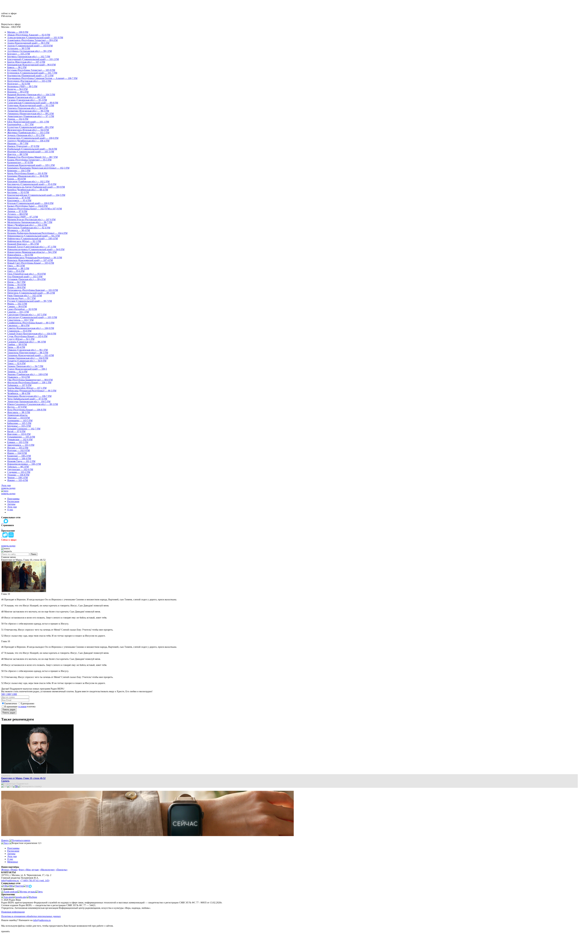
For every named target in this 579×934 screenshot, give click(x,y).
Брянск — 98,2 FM (16, 67)
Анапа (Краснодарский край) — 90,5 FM (28, 43)
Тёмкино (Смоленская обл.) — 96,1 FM (27, 350)
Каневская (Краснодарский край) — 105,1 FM (31, 165)
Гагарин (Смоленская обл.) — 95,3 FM (27, 100)
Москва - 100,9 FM (11, 27)
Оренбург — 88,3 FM (18, 268)
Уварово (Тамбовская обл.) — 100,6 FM (27, 374)
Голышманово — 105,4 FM (21, 437)
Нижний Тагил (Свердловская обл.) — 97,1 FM (31, 246)
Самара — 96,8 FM (17, 306)
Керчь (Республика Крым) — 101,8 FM (27, 173)
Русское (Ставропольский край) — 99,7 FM (29, 301)
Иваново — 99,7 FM (17, 143)
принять (5, 931)
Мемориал (12, 862)
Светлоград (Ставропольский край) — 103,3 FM (32, 317)
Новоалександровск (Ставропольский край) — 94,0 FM (35, 249)
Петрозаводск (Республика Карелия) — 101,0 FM (32, 290)
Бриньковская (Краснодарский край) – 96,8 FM (31, 64)
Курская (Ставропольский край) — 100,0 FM (30, 203)
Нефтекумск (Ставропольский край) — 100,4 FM (32, 238)
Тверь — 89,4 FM (16, 347)
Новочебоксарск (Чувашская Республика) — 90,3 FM (34, 257)
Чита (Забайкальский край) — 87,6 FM (27, 399)
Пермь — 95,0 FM (16, 284)
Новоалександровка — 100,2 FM (24, 464)
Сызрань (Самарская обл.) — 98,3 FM (26, 341)
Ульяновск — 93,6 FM (18, 377)
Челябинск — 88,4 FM (18, 393)
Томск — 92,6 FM (16, 363)
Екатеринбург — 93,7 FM (20, 124)
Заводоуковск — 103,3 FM (20, 445)
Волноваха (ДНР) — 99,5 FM (22, 86)
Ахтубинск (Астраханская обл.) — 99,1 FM (29, 51)
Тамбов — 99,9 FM (17, 344)
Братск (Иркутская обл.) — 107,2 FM (26, 62)
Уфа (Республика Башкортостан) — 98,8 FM (30, 379)
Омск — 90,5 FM (16, 265)
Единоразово (27, 703)
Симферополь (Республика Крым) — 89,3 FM (30, 322)
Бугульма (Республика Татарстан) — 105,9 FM (31, 70)
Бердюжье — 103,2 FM (19, 426)
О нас (10, 509)
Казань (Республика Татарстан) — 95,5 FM (29, 159)
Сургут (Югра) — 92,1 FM (20, 339)
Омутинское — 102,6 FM (20, 469)
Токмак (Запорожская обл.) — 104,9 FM (27, 358)
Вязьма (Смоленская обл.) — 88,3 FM (26, 97)
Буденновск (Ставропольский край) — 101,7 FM (32, 73)
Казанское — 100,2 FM (19, 456)
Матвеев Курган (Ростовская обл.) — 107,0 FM (31, 219)
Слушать (5, 775)
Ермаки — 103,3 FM (17, 442)
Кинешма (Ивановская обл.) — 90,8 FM (27, 176)
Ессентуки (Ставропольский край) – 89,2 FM (30, 127)
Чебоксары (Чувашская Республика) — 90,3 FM (31, 390)
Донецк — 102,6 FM (17, 119)
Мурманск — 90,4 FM (18, 230)
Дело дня (6, 485)
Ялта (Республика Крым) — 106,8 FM (26, 409)
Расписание (13, 501)
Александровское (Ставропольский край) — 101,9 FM (35, 37)
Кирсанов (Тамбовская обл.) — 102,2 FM (28, 181)
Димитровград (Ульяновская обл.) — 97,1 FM (30, 116)
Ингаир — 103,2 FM (17, 447)
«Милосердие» (47, 869)
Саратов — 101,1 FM (18, 312)
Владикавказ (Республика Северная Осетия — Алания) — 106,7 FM (42, 78)
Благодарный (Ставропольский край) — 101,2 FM (33, 59)
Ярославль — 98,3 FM (18, 412)
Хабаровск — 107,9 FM (19, 385)
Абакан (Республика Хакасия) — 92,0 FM (28, 35)
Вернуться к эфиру (11, 24)
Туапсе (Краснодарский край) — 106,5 (27, 369)
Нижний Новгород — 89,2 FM (23, 244)
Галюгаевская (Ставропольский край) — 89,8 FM (32, 102)
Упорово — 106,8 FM (18, 475)
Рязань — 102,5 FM (17, 303)
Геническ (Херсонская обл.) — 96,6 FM (27, 108)
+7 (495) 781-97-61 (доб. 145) (34, 880)
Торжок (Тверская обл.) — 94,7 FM (25, 366)
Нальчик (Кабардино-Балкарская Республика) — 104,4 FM (37, 233)
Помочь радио (8, 709)
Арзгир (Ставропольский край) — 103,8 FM (30, 45)
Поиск (33, 554)
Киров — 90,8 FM (16, 178)
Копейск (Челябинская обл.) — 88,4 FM (27, 189)
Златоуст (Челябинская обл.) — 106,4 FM (28, 140)
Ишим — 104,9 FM (17, 453)
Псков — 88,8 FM (16, 287)
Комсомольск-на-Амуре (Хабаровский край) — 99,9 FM (36, 187)
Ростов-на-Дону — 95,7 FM (21, 298)
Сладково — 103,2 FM (18, 472)
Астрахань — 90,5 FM (18, 48)
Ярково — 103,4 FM (17, 480)
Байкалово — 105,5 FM (19, 423)
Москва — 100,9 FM (17, 32)
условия (22, 706)
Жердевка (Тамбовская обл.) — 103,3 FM (28, 132)
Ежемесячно (10, 703)
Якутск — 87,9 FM (17, 407)
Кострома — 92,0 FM (18, 192)
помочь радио (8, 488)
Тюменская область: (17, 415)
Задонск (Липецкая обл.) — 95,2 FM (25, 135)
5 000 (14, 694)
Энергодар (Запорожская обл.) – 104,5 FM (28, 401)
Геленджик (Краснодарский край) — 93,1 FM (30, 105)
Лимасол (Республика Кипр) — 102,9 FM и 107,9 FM (34, 208)
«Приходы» (62, 869)
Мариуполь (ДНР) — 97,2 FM (22, 217)
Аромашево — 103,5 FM (19, 420)
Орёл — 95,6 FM (15, 271)
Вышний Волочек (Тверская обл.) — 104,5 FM (31, 94)
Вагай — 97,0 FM (16, 431)
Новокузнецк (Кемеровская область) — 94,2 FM (32, 252)
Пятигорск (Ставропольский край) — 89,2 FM (31, 293)
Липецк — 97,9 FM (17, 211)
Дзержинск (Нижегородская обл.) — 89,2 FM (30, 113)
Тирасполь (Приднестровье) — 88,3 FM (27, 352)
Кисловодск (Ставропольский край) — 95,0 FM (31, 184)
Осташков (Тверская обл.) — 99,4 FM (26, 279)
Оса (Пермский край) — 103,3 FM (24, 276)
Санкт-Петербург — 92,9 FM (22, 309)
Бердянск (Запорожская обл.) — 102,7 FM (28, 56)
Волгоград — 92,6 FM (18, 83)
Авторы (11, 504)
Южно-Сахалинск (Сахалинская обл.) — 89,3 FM (32, 404)
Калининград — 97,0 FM (20, 162)
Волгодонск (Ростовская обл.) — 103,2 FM (29, 81)
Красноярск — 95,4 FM (19, 200)
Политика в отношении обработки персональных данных (31, 916)
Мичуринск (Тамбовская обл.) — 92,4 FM (28, 227)
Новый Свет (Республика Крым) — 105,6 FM (30, 263)
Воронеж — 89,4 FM (17, 92)
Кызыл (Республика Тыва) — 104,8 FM (27, 206)
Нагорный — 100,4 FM (19, 458)
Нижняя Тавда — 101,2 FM (21, 461)
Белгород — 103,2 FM (18, 54)
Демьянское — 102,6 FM (19, 439)
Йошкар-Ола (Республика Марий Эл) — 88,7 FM (32, 157)
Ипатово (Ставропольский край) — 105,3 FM (30, 151)
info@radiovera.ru (10, 880)
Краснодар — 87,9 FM (18, 197)
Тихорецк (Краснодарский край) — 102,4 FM (30, 355)
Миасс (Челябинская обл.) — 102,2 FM (27, 225)
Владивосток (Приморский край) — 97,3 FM (30, 75)
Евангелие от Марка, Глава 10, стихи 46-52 (23, 778)
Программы (13, 498)
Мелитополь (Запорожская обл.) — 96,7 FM (29, 222)
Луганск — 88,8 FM (17, 214)
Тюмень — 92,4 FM (17, 371)
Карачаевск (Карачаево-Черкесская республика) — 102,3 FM (38, 168)
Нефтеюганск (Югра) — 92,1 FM (24, 241)
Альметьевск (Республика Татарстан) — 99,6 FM (32, 40)
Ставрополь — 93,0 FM (19, 331)
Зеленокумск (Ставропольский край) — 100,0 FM (32, 138)
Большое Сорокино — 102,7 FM (23, 428)
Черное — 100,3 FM (17, 477)
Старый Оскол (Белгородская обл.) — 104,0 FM (31, 333)
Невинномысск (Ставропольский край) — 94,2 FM (33, 236)
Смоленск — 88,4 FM (18, 325)
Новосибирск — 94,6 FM (20, 255)
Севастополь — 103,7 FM (20, 320)
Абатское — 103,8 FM (18, 418)
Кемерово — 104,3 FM (18, 170)
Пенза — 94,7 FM (16, 282)
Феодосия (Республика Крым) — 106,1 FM (29, 382)
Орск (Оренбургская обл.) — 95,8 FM (26, 274)
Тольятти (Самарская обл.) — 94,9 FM (26, 360)
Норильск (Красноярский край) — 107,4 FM (30, 260)
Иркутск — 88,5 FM (17, 154)
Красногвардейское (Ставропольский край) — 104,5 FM (36, 195)
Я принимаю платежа (19, 706)
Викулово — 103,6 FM (18, 434)
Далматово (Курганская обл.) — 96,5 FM (28, 111)
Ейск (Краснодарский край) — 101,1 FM (28, 121)
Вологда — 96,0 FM (17, 89)
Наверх (5, 840)
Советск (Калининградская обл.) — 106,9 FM (30, 328)
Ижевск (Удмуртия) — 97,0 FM (23, 146)
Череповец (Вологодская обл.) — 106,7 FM (29, 396)
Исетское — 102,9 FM (18, 450)
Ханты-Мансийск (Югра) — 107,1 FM (26, 388)
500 (3, 694)
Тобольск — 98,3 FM (18, 466)
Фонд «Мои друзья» (29, 869)
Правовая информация (13, 912)
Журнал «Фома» (9, 869)
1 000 (8, 694)
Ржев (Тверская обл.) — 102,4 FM (24, 295)
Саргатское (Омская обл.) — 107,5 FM (26, 314)
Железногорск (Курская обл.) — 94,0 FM (28, 130)
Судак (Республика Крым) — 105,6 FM (27, 336)
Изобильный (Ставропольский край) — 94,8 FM (32, 149)
